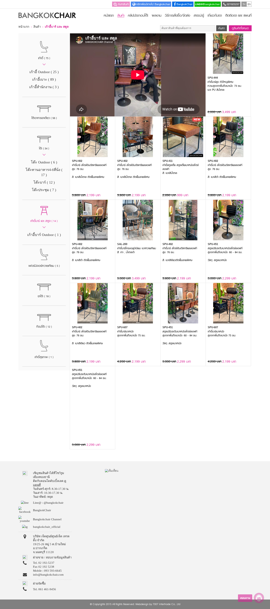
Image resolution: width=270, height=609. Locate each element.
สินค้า (120, 15)
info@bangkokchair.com (48, 574)
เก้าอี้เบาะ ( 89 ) (44, 79)
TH (244, 4)
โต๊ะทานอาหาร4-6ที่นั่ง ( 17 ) (43, 172)
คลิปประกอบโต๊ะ (138, 15)
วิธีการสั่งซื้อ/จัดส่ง (177, 15)
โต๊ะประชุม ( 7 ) (44, 190)
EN (249, 4)
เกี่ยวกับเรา (215, 15)
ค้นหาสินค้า (123, 4)
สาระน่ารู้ (199, 15)
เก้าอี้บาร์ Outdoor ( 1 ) (44, 235)
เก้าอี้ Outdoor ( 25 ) (44, 72)
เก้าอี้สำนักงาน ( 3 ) (44, 87)
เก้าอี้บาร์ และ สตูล (57, 26)
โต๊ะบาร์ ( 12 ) (44, 182)
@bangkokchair (211, 4)
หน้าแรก (109, 15)
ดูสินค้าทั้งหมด (240, 28)
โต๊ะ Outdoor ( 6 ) (44, 162)
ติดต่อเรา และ (238, 15)
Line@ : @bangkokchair (48, 502)
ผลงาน (156, 15)
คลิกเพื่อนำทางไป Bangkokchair (153, 4)
